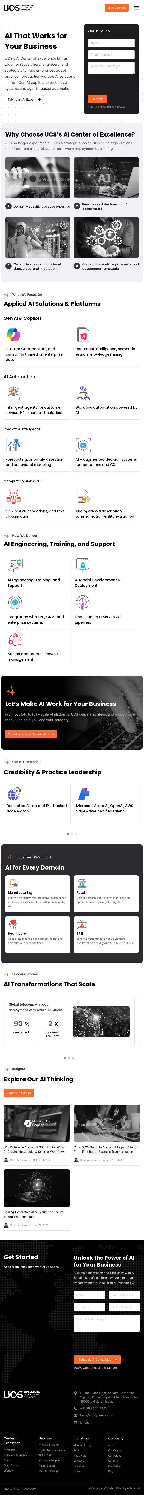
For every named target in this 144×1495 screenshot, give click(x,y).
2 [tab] (69, 1058)
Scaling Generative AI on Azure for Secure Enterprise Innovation (33, 1214)
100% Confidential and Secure (95, 1368)
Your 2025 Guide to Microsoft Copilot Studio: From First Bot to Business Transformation (106, 1149)
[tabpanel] (69, 1022)
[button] (136, 8)
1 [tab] (65, 1058)
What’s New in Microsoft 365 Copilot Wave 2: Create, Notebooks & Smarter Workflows (34, 1149)
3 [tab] (73, 1058)
